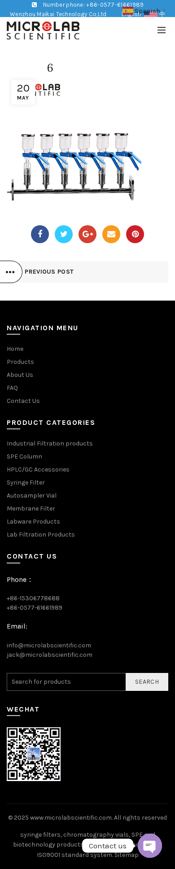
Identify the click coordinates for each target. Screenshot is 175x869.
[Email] (111, 234)
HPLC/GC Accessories (38, 469)
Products (20, 362)
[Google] (87, 234)
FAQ (12, 388)
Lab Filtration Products (41, 534)
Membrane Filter (31, 508)
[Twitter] (64, 234)
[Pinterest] (135, 234)
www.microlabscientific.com (71, 817)
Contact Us (23, 401)
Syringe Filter (26, 482)
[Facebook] (40, 234)
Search (147, 682)
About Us (20, 375)
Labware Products (33, 521)
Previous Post (49, 271)
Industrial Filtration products (50, 443)
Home (15, 349)
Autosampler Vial (32, 495)
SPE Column (24, 456)
